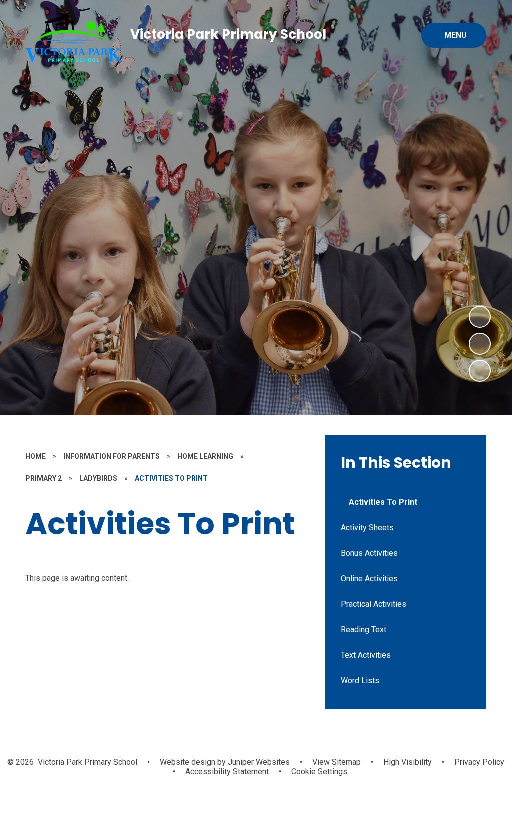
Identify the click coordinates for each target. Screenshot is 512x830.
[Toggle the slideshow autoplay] (480, 371)
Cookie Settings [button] (320, 771)
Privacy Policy (479, 762)
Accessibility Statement (227, 771)
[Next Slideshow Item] (480, 317)
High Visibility (408, 762)
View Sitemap (336, 762)
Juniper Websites (258, 762)
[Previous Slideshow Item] (480, 344)
